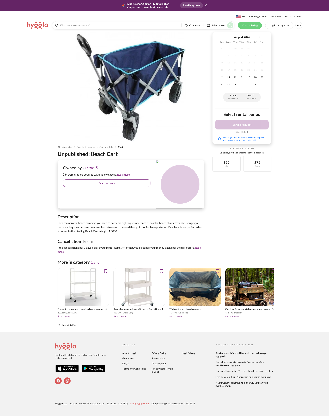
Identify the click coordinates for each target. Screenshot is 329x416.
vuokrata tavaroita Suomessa (242, 362)
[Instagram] (67, 380)
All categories (65, 147)
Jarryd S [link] (90, 167)
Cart (120, 147)
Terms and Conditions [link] (134, 368)
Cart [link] (95, 262)
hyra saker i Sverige (237, 371)
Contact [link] (298, 16)
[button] (205, 5)
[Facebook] (58, 380)
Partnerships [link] (159, 358)
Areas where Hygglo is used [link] (163, 370)
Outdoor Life (106, 147)
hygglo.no (266, 376)
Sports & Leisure (86, 147)
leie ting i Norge (235, 376)
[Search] (230, 25)
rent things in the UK (242, 382)
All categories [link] (159, 363)
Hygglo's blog (188, 353)
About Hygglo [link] (129, 353)
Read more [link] (123, 174)
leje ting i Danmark (240, 353)
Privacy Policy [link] (159, 353)
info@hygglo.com (139, 403)
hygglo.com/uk (223, 385)
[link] (38, 25)
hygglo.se (269, 371)
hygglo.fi (235, 365)
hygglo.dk (221, 356)
